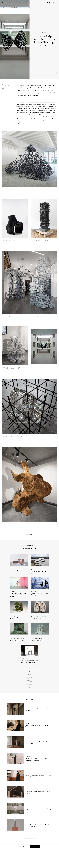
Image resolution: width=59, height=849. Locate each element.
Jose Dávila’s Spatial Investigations (19, 570)
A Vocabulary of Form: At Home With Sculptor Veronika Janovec (37, 742)
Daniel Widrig (5, 86)
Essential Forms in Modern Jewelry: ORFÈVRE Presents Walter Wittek (37, 825)
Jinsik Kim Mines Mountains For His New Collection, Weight (29, 661)
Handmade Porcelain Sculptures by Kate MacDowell (39, 617)
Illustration (29, 678)
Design (26, 773)
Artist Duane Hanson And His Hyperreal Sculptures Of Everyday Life (18, 594)
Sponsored (29, 756)
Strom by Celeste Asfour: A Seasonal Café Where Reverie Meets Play (38, 776)
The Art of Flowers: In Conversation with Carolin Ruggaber (38, 709)
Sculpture (45, 32)
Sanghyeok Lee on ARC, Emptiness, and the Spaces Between (38, 792)
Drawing (29, 676)
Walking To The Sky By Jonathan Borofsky (39, 594)
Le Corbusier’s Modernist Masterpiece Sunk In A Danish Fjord (39, 571)
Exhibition (29, 677)
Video (29, 687)
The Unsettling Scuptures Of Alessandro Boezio (38, 639)
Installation (29, 680)
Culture (29, 807)
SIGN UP (34, 846)
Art (42, 32)
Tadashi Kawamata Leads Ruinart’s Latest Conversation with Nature (36, 759)
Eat (28, 723)
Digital (29, 674)
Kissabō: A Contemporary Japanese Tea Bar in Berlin (37, 726)
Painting (29, 683)
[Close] (56, 846)
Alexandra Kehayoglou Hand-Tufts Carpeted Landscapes (18, 639)
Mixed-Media (29, 681)
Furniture (29, 789)
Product (29, 822)
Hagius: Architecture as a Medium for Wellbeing (38, 809)
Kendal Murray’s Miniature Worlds (17, 617)
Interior (29, 773)
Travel (26, 723)
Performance (29, 684)
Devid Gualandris (5, 89)
